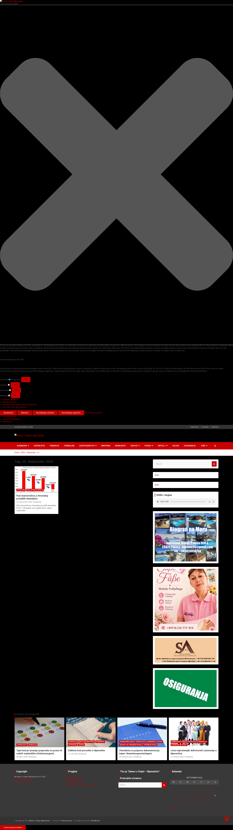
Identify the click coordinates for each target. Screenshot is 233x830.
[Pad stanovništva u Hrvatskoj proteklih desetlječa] (36, 479)
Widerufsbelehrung (74, 782)
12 (174, 795)
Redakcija (37, 502)
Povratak (72, 745)
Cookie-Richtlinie (9, 416)
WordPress (95, 821)
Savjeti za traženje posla (131, 745)
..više (202, 446)
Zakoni (81, 745)
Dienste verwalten (9, 402)
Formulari (69, 446)
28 (187, 804)
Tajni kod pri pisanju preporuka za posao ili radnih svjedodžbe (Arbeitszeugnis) (39, 752)
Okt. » (216, 809)
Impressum (7, 422)
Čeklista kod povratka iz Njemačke (86, 750)
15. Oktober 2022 (177, 757)
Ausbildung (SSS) (127, 742)
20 (181, 800)
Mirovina (105, 446)
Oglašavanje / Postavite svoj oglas (80, 784)
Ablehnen (24, 413)
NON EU (134, 446)
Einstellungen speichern (71, 413)
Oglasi (175, 446)
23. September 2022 (24, 502)
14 (187, 795)
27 (181, 804)
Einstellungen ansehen (45, 413)
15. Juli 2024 (72, 754)
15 (194, 795)
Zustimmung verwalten (13, 827)
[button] (116, 174)
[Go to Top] (227, 819)
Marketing (214, 427)
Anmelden (205, 427)
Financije (54, 446)
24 (208, 800)
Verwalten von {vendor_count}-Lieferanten (19, 404)
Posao (148, 446)
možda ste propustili (27, 714)
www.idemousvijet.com (24, 779)
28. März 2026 (21, 757)
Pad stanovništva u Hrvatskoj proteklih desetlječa (32, 497)
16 (201, 795)
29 (194, 804)
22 (194, 800)
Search (214, 464)
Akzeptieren (8, 413)
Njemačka (22, 446)
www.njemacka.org (22, 782)
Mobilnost (120, 446)
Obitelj (161, 446)
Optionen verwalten (10, 399)
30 (201, 804)
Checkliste (39, 446)
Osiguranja (190, 446)
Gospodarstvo (86, 446)
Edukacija (33, 745)
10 (208, 791)
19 (174, 800)
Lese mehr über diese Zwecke (14, 407)
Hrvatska (21, 490)
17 (208, 795)
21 (187, 800)
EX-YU (82, 742)
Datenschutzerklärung (11, 419)
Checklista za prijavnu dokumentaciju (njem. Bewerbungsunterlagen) (139, 752)
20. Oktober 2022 (125, 757)
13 (181, 795)
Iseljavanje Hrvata (35, 490)
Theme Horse (66, 821)
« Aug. (172, 809)
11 (215, 791)
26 (174, 804)
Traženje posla (150, 745)
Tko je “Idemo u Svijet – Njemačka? (139, 771)
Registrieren (194, 427)
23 (201, 800)
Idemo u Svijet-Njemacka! (39, 821)
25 (215, 800)
